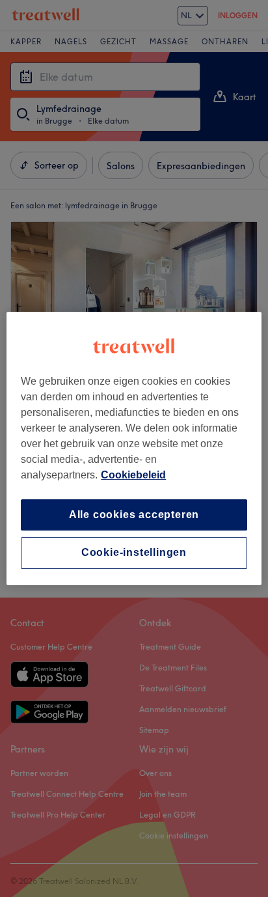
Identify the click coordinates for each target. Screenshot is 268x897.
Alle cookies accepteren (134, 514)
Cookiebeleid (133, 474)
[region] (134, 448)
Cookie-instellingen (134, 553)
